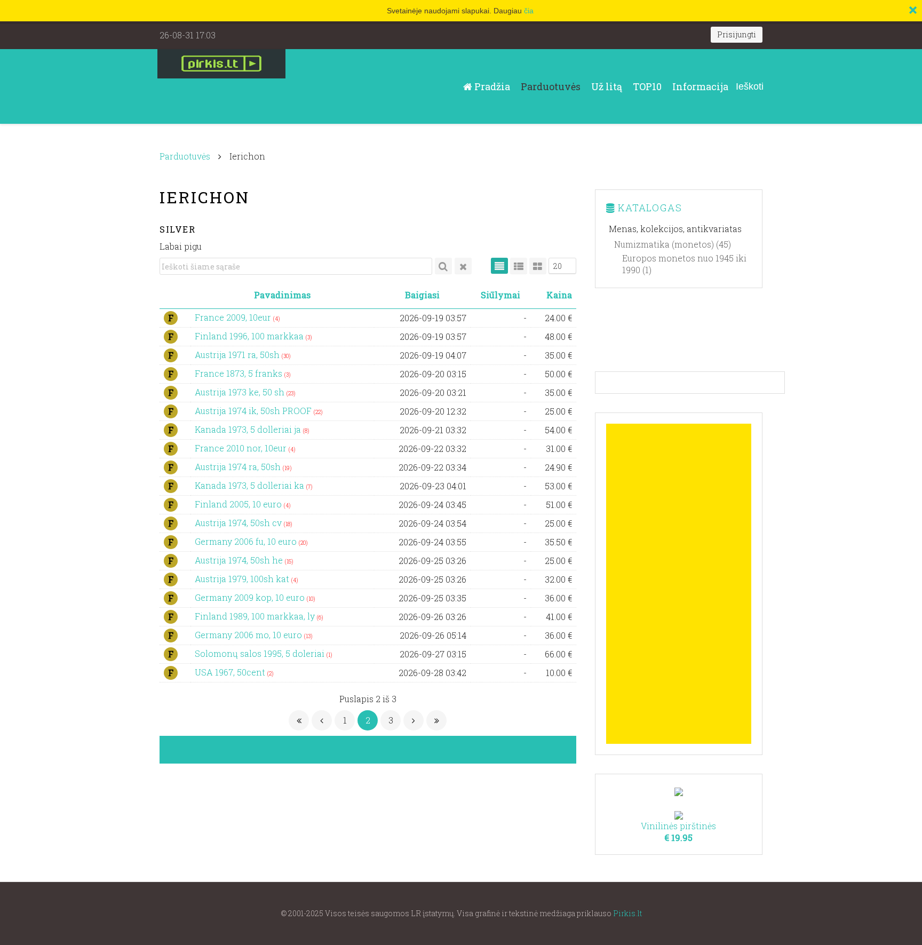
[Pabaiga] (436, 720)
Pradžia (491, 86)
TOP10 (647, 86)
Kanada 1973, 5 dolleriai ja (249, 429)
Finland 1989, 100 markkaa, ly (256, 616)
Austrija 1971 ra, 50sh (238, 354)
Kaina (559, 294)
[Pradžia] (299, 720)
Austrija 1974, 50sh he (240, 560)
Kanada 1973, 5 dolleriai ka (250, 485)
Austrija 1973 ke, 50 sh (241, 392)
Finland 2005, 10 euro (239, 504)
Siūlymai (500, 294)
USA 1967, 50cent (231, 672)
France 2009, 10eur (234, 317)
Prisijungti (736, 34)
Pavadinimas (282, 294)
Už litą (606, 86)
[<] (322, 720)
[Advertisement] (679, 584)
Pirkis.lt (627, 913)
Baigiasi (422, 294)
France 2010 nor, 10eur (242, 448)
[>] (413, 720)
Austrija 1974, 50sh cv (239, 522)
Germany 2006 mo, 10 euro (249, 634)
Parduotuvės (551, 86)
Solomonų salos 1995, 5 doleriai (261, 653)
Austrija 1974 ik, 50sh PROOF (254, 410)
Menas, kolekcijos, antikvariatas (675, 228)
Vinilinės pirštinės (678, 831)
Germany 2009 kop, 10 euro (251, 597)
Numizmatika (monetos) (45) (672, 244)
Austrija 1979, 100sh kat (243, 578)
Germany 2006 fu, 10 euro (247, 541)
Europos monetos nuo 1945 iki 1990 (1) (684, 263)
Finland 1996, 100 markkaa (250, 336)
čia (529, 10)
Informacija (700, 86)
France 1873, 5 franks (239, 373)
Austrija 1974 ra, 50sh (239, 466)
